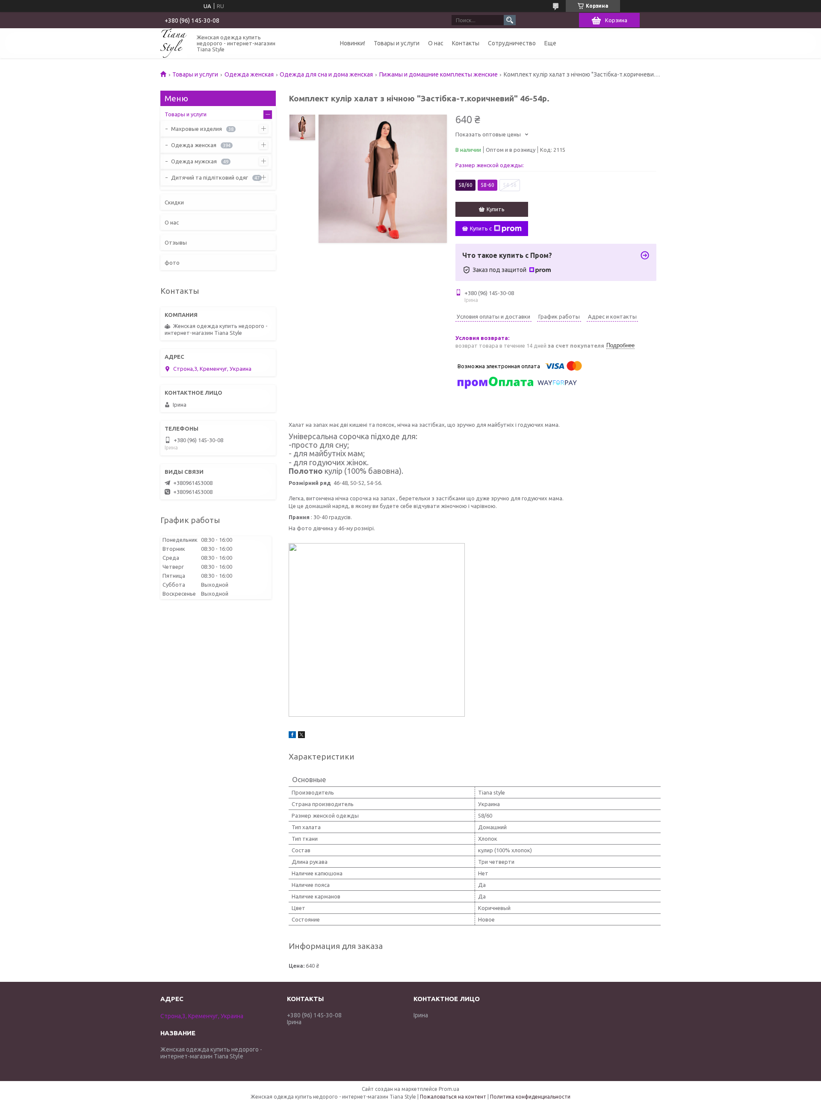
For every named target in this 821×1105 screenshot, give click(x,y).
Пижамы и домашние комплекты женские (438, 74)
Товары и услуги (396, 43)
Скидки (174, 202)
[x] (301, 736)
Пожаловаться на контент (453, 1096)
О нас (435, 43)
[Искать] (510, 20)
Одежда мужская (194, 161)
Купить (496, 209)
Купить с (481, 228)
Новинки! (352, 43)
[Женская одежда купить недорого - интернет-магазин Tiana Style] (173, 43)
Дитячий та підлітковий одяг (209, 177)
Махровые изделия (196, 129)
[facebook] (292, 736)
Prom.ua (449, 1089)
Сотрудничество (512, 43)
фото (172, 263)
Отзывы (176, 242)
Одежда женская (249, 74)
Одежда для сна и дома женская (326, 74)
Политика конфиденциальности (530, 1096)
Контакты (465, 43)
